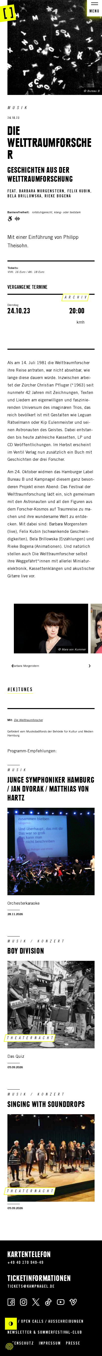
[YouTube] (60, 1302)
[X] (36, 1302)
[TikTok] (48, 1302)
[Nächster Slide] (90, 666)
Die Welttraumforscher (28, 720)
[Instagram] (23, 1302)
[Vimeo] (73, 1302)
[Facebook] (11, 1302)
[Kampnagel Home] (8, 11)
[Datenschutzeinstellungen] (9, 1346)
